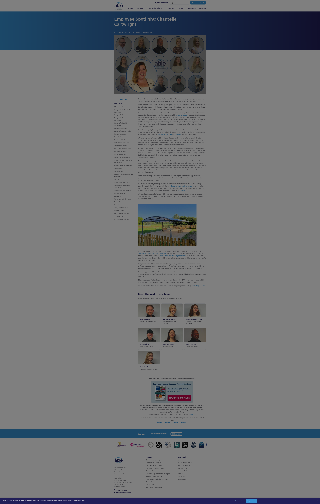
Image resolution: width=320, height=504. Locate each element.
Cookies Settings (239, 501)
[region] (160, 501)
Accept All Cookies (251, 501)
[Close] (317, 501)
